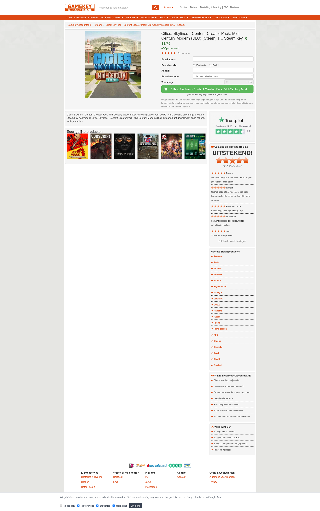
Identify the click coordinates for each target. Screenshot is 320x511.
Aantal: (166, 70)
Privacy (213, 481)
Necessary (69, 505)
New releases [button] (201, 17)
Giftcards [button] (221, 17)
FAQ (226, 7)
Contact (184, 7)
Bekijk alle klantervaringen (232, 241)
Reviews (234, 7)
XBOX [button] (163, 17)
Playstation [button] (179, 17)
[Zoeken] (155, 7)
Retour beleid (88, 486)
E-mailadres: (169, 59)
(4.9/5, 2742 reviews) (232, 166)
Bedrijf (215, 65)
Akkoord (135, 505)
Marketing (121, 505)
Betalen (194, 7)
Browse (168, 7)
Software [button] (239, 17)
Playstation (151, 486)
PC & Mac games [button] (111, 17)
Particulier (201, 65)
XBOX (148, 481)
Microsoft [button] (148, 17)
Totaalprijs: (168, 82)
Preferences (87, 505)
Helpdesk (118, 476)
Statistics (104, 505)
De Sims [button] (131, 17)
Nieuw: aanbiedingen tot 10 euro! (82, 17)
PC (146, 476)
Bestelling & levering (211, 7)
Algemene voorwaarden (222, 476)
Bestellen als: (169, 65)
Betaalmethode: (171, 76)
